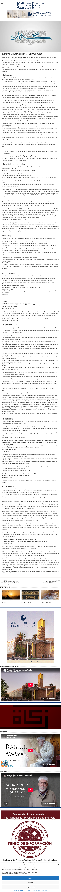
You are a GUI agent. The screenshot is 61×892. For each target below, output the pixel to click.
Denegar (30, 882)
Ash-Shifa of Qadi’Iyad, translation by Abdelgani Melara (50, 581)
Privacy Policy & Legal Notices (27, 890)
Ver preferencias (30, 887)
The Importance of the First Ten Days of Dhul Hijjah (49, 601)
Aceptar (31, 878)
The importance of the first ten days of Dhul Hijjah (29, 601)
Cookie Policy (17, 890)
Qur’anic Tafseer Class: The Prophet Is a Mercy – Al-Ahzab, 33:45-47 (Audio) (11, 582)
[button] (58, 865)
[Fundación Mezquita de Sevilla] (30, 5)
